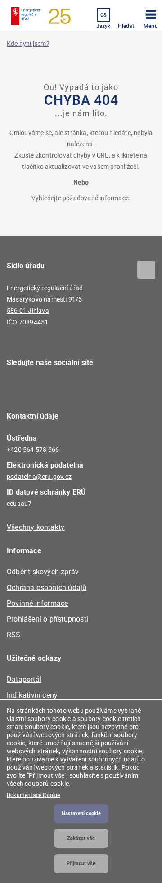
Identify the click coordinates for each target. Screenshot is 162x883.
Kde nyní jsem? (28, 43)
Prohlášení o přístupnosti (47, 619)
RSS (14, 635)
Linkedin (44, 388)
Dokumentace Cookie (33, 795)
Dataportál (24, 679)
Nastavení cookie (81, 813)
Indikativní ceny (32, 695)
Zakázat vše (81, 838)
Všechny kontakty (35, 527)
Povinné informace (37, 603)
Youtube (68, 388)
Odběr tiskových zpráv (43, 572)
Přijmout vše (81, 863)
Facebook (19, 388)
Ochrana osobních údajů (46, 587)
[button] (151, 17)
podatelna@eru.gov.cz (39, 476)
